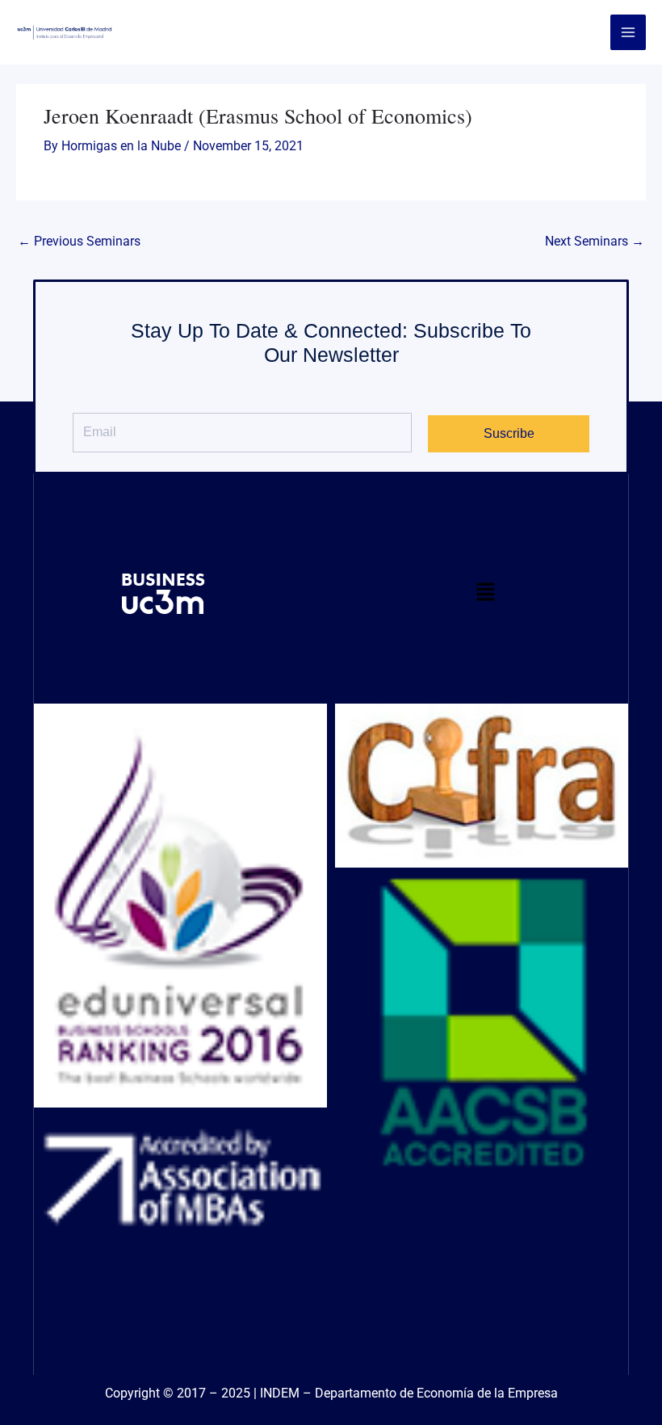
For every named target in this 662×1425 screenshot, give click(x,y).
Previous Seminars (79, 241)
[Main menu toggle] (628, 32)
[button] (485, 594)
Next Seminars (594, 241)
